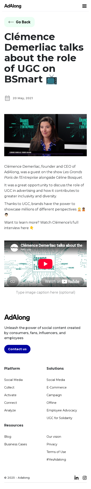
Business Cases (15, 444)
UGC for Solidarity (59, 418)
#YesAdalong (56, 459)
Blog (7, 437)
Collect (9, 387)
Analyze (10, 410)
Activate (10, 395)
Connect (10, 403)
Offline (52, 403)
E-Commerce (57, 387)
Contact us (17, 349)
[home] (11, 6)
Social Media (13, 380)
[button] (84, 6)
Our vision (54, 437)
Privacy (52, 444)
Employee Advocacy (62, 410)
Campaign (54, 395)
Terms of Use (56, 452)
